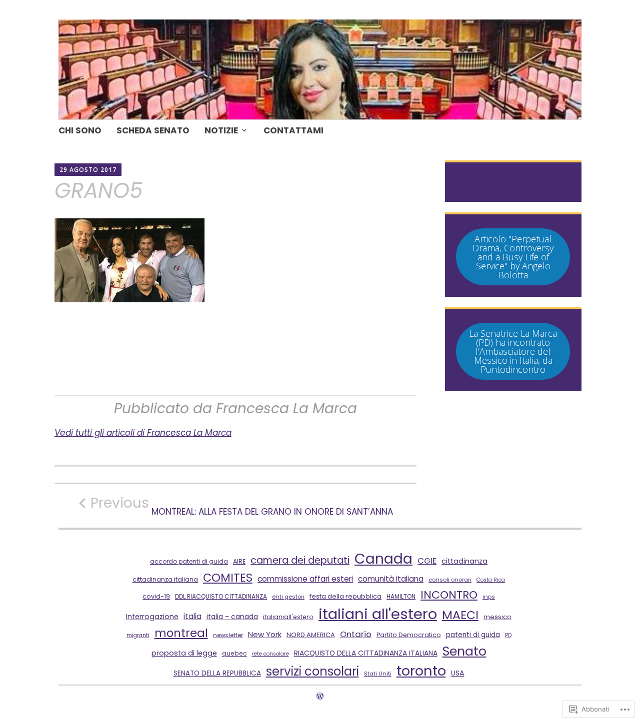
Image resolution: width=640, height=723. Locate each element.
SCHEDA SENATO (153, 130)
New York (265, 634)
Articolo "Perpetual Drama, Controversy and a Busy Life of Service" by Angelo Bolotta (513, 257)
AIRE (239, 561)
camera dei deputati (300, 560)
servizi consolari (312, 671)
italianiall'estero (288, 617)
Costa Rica (490, 580)
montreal (181, 633)
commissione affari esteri (305, 579)
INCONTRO (449, 595)
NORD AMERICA (310, 635)
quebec (234, 653)
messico (498, 617)
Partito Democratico (408, 635)
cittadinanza (465, 561)
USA (457, 673)
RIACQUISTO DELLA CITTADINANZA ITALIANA (366, 653)
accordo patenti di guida (189, 561)
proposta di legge (184, 653)
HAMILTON (401, 596)
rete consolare (270, 654)
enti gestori (288, 597)
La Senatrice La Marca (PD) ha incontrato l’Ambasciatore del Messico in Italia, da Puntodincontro (513, 351)
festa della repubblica (346, 596)
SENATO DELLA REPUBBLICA (217, 673)
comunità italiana (391, 579)
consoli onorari (450, 580)
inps (488, 597)
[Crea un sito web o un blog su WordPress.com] (320, 696)
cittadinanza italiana (165, 579)
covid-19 (156, 596)
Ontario (356, 634)
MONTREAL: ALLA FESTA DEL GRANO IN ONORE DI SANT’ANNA (241, 506)
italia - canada (232, 617)
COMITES (227, 578)
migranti (138, 635)
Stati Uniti (378, 674)
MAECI (460, 615)
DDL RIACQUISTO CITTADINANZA (221, 596)
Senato (464, 651)
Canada (383, 559)
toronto (421, 671)
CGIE (427, 561)
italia (193, 616)
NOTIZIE (221, 130)
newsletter (228, 635)
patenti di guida (473, 635)
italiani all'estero (377, 614)
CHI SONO (80, 130)
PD (508, 635)
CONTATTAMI (294, 130)
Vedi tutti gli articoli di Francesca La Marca (143, 433)
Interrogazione (152, 617)
